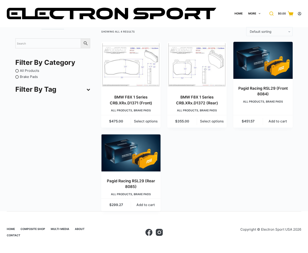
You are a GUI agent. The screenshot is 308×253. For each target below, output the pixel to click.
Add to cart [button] (278, 121)
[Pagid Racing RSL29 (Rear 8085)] (131, 152)
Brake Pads (142, 110)
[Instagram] (159, 232)
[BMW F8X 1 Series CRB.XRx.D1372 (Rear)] (197, 65)
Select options (146, 121)
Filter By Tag (35, 89)
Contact (13, 235)
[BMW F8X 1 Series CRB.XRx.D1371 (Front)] (131, 65)
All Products (121, 110)
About (80, 229)
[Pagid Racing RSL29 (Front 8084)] (263, 60)
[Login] (299, 13)
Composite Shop (33, 229)
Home (238, 13)
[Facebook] (148, 232)
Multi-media (60, 229)
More (252, 13)
